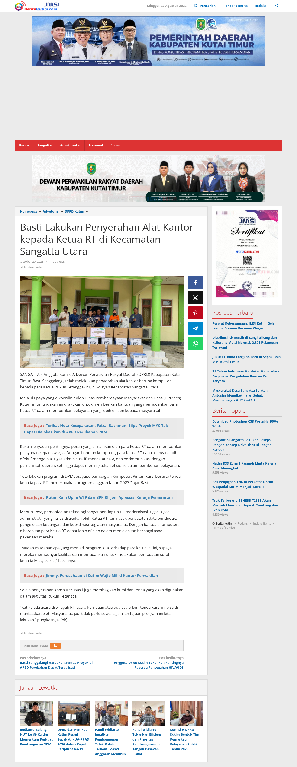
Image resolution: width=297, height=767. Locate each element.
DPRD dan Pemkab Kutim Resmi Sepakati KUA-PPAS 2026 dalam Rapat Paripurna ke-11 (73, 739)
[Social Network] (276, 6)
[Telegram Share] (195, 328)
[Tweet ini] (195, 297)
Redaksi (243, 523)
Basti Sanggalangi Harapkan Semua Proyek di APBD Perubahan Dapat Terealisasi (56, 663)
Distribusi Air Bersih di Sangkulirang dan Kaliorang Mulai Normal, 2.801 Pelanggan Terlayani (245, 342)
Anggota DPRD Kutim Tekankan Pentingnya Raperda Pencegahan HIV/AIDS (148, 663)
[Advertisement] (148, 105)
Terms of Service (223, 527)
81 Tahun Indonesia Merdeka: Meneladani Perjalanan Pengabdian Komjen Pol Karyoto (245, 376)
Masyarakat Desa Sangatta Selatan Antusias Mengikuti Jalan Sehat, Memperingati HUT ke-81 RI (240, 395)
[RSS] (55, 646)
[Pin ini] (195, 312)
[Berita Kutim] (37, 5)
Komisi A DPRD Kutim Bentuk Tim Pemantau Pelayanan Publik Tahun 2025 (184, 739)
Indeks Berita (262, 523)
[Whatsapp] (195, 343)
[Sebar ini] (195, 282)
